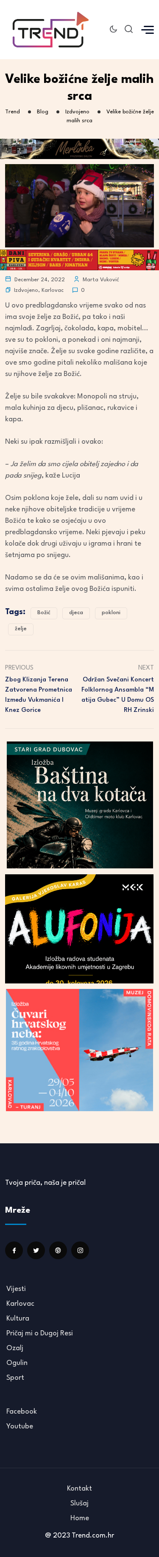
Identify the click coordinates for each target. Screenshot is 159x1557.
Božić (43, 612)
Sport (15, 1377)
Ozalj (14, 1348)
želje (21, 629)
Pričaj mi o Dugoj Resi (39, 1333)
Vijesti (16, 1289)
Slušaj (79, 1503)
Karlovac (53, 290)
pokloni (111, 612)
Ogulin (17, 1363)
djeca (76, 612)
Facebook (21, 1411)
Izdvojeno (26, 290)
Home (79, 1518)
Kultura (17, 1318)
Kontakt (79, 1488)
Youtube (19, 1426)
